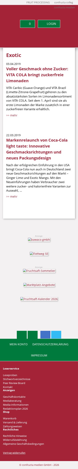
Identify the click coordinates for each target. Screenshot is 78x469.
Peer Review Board (14, 383)
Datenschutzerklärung (50, 344)
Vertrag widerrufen (14, 453)
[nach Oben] (22, 335)
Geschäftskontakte (14, 397)
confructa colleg (63, 2)
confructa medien (64, 7)
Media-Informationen (16, 404)
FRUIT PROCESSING (38, 2)
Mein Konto (19, 344)
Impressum (39, 355)
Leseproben (10, 375)
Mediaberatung (12, 400)
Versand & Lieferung (15, 422)
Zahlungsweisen (12, 426)
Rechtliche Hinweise (15, 436)
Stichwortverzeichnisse (16, 379)
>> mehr (11, 115)
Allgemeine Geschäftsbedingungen (23, 444)
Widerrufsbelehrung (15, 440)
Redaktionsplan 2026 (15, 408)
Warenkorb (9, 418)
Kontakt (8, 387)
